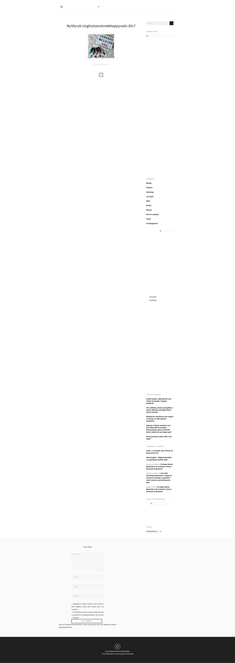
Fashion (149, 188)
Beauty (149, 183)
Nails (148, 201)
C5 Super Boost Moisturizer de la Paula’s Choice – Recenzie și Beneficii (159, 466)
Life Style (149, 197)
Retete (148, 205)
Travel (148, 219)
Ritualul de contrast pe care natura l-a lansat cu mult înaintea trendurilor (159, 419)
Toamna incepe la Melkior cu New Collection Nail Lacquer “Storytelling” (101, 75)
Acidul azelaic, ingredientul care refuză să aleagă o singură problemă (158, 401)
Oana (148, 451)
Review (149, 210)
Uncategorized (152, 223)
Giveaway (150, 192)
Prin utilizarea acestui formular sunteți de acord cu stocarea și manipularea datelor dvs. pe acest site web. (88, 615)
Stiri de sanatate (152, 214)
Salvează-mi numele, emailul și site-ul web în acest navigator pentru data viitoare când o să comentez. (87, 606)
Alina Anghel (151, 457)
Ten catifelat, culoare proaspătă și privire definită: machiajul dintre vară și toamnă (159, 410)
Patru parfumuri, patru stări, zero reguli (159, 438)
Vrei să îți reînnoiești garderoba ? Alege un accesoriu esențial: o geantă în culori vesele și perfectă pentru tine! (159, 477)
